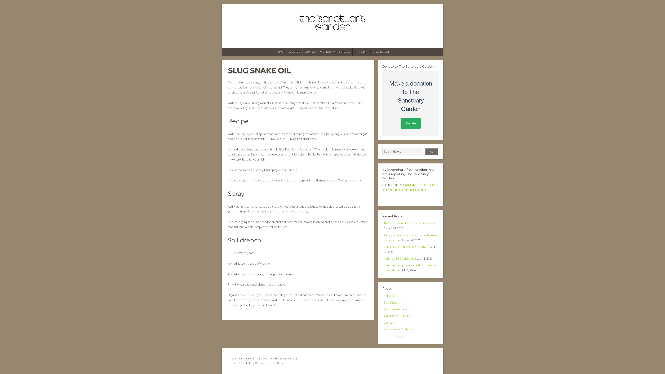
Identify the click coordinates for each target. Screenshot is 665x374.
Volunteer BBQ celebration (400, 258)
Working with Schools (335, 52)
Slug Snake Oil (392, 302)
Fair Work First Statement (372, 52)
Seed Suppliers (393, 336)
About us (294, 52)
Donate (411, 123)
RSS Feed (281, 363)
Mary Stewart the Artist (397, 309)
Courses (310, 52)
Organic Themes (264, 363)
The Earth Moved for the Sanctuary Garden (410, 223)
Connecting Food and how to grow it (406, 246)
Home (279, 52)
